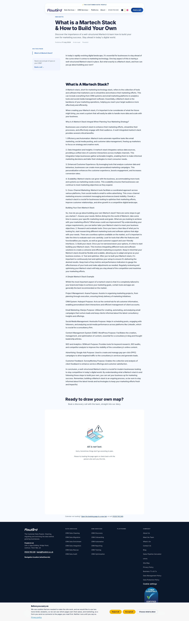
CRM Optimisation (98, 554)
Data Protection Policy (151, 580)
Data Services (69, 10)
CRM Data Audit (71, 554)
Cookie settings (150, 584)
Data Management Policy (152, 576)
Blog (144, 550)
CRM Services (83, 10)
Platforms (94, 10)
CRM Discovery (97, 533)
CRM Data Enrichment (73, 541)
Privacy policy (36, 617)
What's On (147, 541)
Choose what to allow (147, 612)
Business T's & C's (150, 571)
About (102, 10)
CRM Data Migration (72, 537)
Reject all (115, 612)
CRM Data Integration (73, 546)
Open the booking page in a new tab (94, 516)
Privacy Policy (148, 567)
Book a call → (39, 67)
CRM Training (96, 550)
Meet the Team (148, 537)
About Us (146, 533)
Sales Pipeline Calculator (152, 554)
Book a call (137, 10)
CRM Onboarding (97, 537)
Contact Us (147, 546)
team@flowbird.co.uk (45, 552)
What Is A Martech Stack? (43, 53)
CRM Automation (97, 541)
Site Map (146, 563)
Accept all (129, 612)
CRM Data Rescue (72, 550)
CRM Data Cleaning (72, 533)
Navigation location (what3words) (37, 557)
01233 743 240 (113, 10)
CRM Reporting (96, 546)
